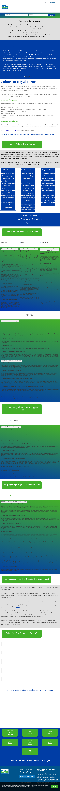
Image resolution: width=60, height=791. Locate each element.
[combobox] (16, 15)
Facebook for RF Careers (27, 776)
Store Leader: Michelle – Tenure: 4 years (10, 321)
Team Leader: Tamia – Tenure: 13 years (29, 248)
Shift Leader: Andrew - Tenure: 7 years (9, 248)
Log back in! (52, 2)
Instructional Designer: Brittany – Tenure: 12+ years (13, 501)
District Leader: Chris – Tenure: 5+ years (11, 427)
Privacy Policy (29, 786)
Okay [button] (54, 786)
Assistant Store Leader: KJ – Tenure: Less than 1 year (49, 249)
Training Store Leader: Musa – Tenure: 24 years (11, 360)
